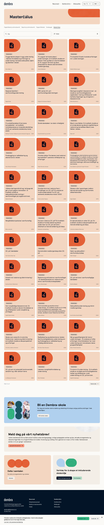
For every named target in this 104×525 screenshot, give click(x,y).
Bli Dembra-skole (43, 415)
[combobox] (96, 4)
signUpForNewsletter (15, 445)
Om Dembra (77, 478)
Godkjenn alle (82, 518)
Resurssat (55, 4)
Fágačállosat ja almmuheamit (12, 27)
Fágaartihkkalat (40, 27)
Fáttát (30, 506)
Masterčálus (57, 27)
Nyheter (11, 478)
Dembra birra (66, 4)
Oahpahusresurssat (34, 502)
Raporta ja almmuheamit (28, 27)
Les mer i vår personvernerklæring (13, 522)
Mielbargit (57, 504)
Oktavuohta (76, 4)
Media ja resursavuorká (35, 504)
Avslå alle (93, 518)
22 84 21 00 (7, 511)
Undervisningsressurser (64, 478)
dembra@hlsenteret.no (10, 509)
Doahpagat (49, 27)
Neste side (93, 383)
